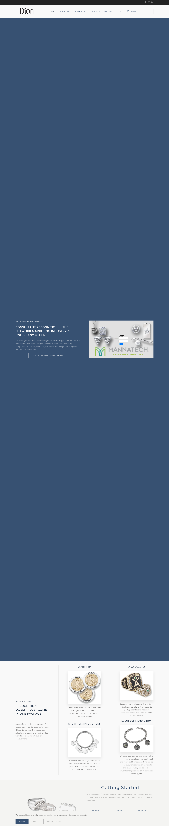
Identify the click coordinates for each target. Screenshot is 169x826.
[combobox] (139, 11)
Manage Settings (54, 821)
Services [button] (108, 11)
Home (52, 11)
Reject (36, 821)
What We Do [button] (80, 11)
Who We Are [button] (64, 11)
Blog (119, 11)
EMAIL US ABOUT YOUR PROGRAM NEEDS (47, 356)
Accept (22, 821)
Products (95, 11)
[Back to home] (27, 11)
